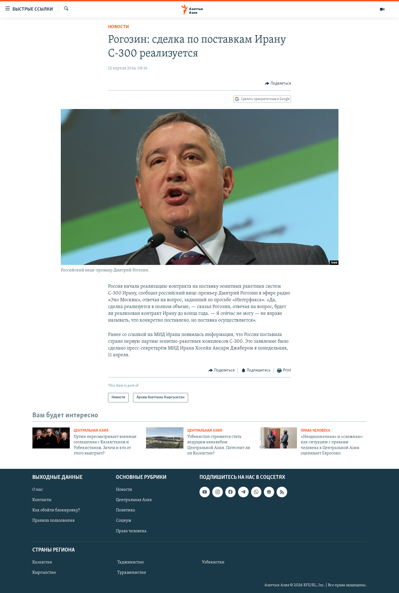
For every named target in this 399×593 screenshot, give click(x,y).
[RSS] (282, 492)
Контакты (41, 500)
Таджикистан (130, 562)
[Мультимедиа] (382, 9)
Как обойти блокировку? (56, 510)
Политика (125, 510)
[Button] (278, 83)
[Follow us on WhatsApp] (256, 492)
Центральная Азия (91, 431)
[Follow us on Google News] (269, 492)
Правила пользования (53, 520)
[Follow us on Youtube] (204, 492)
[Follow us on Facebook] (230, 492)
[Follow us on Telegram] (243, 492)
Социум (123, 520)
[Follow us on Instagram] (217, 492)
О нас (37, 490)
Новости (118, 27)
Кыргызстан (44, 572)
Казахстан (42, 562)
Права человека (315, 431)
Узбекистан (213, 562)
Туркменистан (131, 572)
